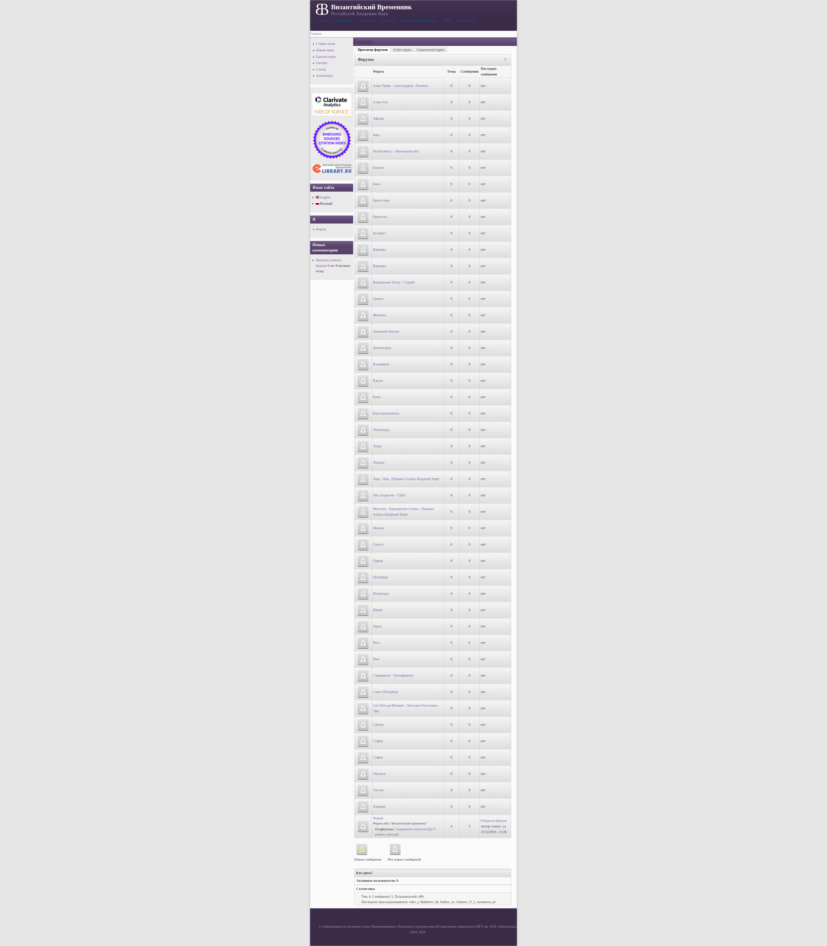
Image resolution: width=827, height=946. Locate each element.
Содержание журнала (410, 829)
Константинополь (386, 413)
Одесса (378, 544)
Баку (376, 135)
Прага (377, 626)
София (378, 741)
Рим (376, 659)
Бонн (377, 184)
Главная (324, 21)
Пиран (378, 610)
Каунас (378, 380)
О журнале (344, 21)
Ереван (378, 298)
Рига (376, 642)
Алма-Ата (380, 102)
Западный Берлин (386, 331)
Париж (378, 561)
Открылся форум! (494, 820)
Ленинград (381, 430)
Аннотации (324, 75)
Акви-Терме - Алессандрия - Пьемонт (401, 86)
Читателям (367, 21)
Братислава (381, 200)
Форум (378, 818)
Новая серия (325, 50)
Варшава (379, 249)
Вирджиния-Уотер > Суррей (394, 282)
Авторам (388, 21)
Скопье (378, 724)
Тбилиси (379, 774)
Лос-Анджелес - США (389, 495)
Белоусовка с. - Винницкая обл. (396, 151)
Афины (378, 118)
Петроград (381, 593)
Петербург (380, 577)
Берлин (378, 167)
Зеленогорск (382, 348)
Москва (378, 528)
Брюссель (380, 217)
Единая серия (326, 56)
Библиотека (466, 21)
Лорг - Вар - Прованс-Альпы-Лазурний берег (406, 479)
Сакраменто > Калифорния (393, 675)
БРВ (447, 21)
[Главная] (321, 8)
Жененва (379, 315)
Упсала (378, 790)
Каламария (381, 364)
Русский (325, 203)
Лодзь (377, 446)
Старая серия (325, 43)
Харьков (379, 806)
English (324, 197)
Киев (377, 397)
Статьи (321, 69)
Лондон (378, 462)
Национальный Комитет (419, 21)
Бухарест (379, 233)
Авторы (321, 63)
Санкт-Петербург (385, 692)
